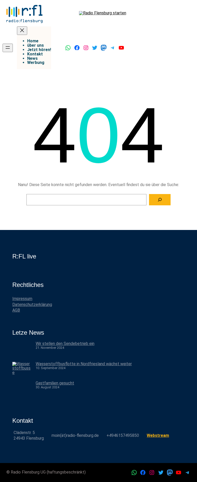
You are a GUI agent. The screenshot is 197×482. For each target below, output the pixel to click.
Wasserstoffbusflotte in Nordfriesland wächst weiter (84, 363)
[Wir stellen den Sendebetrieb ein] (22, 352)
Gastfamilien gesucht (55, 383)
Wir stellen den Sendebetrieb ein (65, 343)
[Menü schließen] (22, 30)
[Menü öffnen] (8, 48)
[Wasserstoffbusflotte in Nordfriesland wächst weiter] (22, 371)
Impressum (22, 298)
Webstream (158, 435)
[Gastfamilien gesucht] (22, 391)
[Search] (160, 199)
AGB (16, 310)
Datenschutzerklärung (32, 304)
